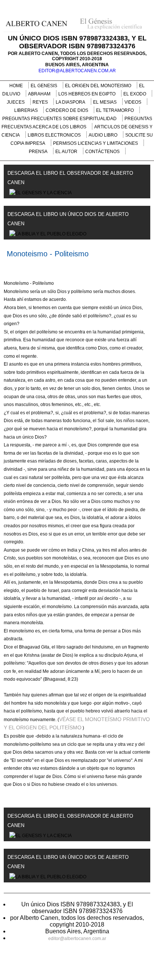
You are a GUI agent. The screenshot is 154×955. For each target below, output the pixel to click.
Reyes (40, 102)
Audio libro (103, 135)
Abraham (39, 94)
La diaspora (70, 102)
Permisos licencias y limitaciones (95, 143)
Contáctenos (102, 151)
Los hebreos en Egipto (87, 94)
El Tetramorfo (115, 110)
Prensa (38, 151)
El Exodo (134, 94)
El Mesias (105, 102)
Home (16, 85)
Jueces (16, 102)
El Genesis (44, 85)
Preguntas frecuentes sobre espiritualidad (59, 118)
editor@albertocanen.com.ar (77, 70)
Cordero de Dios (67, 110)
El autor (66, 151)
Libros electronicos (54, 135)
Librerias (26, 110)
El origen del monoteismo (98, 85)
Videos (132, 102)
